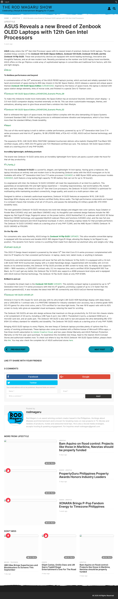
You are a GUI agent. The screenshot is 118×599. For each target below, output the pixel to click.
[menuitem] (2, 2)
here (71, 340)
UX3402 (68, 175)
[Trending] (8, 535)
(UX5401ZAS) (32, 86)
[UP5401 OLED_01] (12, 247)
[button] (109, 8)
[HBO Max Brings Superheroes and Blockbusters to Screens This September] (21, 547)
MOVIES (6, 562)
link (9, 340)
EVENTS (61, 470)
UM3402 (8, 178)
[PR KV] (7, 70)
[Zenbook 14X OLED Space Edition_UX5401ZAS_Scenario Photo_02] (34, 109)
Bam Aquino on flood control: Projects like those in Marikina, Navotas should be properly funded (86, 447)
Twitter (33, 382)
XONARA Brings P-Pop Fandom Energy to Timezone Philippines (81, 504)
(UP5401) (64, 236)
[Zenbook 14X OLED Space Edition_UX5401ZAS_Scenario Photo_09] (34, 93)
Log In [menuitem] (7, 2)
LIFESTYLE (9, 22)
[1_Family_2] (9, 164)
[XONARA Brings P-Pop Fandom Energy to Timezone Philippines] (30, 512)
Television (14, 562)
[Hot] (8, 470)
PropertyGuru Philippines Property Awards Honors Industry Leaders (84, 475)
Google (85, 376)
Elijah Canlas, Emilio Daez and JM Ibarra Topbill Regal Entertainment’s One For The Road (59, 567)
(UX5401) (48, 284)
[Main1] (7, 125)
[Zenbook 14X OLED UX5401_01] (18, 294)
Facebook (33, 376)
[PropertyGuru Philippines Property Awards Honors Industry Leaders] (30, 482)
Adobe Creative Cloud (43, 332)
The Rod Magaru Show (27, 7)
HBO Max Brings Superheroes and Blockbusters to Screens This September (21, 567)
